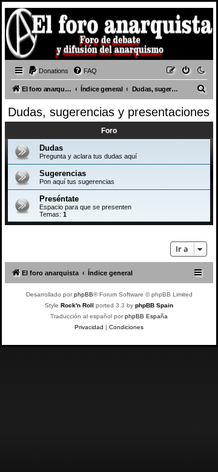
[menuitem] (48, 71)
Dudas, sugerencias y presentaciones (109, 112)
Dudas (51, 147)
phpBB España (146, 316)
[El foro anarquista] (28, 35)
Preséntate (59, 198)
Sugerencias (62, 173)
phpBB (83, 294)
